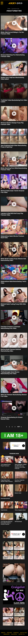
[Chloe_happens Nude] (21, 504)
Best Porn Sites (23, 632)
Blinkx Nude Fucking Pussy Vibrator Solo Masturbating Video (13, 259)
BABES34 (3, 632)
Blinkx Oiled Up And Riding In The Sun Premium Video (12, 33)
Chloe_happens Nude (20, 510)
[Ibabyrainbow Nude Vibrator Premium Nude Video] (14, 226)
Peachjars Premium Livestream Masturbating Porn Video (10, 327)
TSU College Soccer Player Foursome (6, 465)
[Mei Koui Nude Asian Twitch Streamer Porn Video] (14, 181)
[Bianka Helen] (21, 487)
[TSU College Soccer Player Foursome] (7, 459)
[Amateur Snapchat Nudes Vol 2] (21, 474)
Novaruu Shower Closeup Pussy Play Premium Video (12, 123)
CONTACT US (21, 634)
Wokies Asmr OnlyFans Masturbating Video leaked (12, 78)
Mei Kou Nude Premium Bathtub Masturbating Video (11, 350)
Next (18, 426)
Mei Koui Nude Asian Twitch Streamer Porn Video (12, 191)
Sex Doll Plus (14, 634)
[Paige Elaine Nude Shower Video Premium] (7, 474)
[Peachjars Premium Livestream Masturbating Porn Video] (14, 317)
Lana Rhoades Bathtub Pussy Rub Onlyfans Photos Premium (6, 523)
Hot (2, 456)
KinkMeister (16, 632)
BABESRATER (6, 634)
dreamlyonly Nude (5, 498)
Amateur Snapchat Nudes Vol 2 (19, 480)
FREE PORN (9, 632)
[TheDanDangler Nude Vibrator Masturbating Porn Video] (14, 362)
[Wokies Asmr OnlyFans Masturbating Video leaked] (14, 68)
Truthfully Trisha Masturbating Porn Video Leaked (14, 101)
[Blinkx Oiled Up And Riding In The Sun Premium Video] (14, 23)
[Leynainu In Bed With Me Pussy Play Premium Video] (14, 204)
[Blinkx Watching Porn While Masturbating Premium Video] (14, 158)
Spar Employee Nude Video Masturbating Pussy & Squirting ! (13, 146)
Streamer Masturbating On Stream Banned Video (11, 418)
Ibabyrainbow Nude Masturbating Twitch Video (13, 282)
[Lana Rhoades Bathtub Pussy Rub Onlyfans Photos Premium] (7, 516)
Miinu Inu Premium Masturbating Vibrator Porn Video (14, 395)
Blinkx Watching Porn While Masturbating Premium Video (14, 169)
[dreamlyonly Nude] (7, 490)
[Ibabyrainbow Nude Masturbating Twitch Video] (14, 272)
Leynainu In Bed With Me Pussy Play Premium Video (12, 214)
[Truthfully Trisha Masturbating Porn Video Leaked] (14, 90)
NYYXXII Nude (18, 521)
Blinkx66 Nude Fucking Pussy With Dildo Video (13, 304)
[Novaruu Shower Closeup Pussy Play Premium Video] (14, 113)
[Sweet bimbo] (7, 504)
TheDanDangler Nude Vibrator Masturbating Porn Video (10, 372)
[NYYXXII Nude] (21, 516)
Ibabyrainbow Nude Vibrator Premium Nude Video (12, 236)
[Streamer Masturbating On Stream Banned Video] (14, 408)
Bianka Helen (18, 493)
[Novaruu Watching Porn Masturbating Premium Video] (14, 45)
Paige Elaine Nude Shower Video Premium (7, 480)
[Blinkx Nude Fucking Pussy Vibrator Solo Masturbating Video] (14, 249)
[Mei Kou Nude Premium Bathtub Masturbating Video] (14, 340)
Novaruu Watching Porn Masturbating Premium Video (13, 55)
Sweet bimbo (4, 510)
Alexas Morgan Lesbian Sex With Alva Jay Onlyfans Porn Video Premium (21, 466)
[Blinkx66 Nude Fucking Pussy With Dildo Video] (14, 294)
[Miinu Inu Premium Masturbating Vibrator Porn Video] (14, 385)
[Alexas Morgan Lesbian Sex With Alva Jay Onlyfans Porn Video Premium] (21, 459)
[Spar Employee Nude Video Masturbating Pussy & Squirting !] (14, 136)
